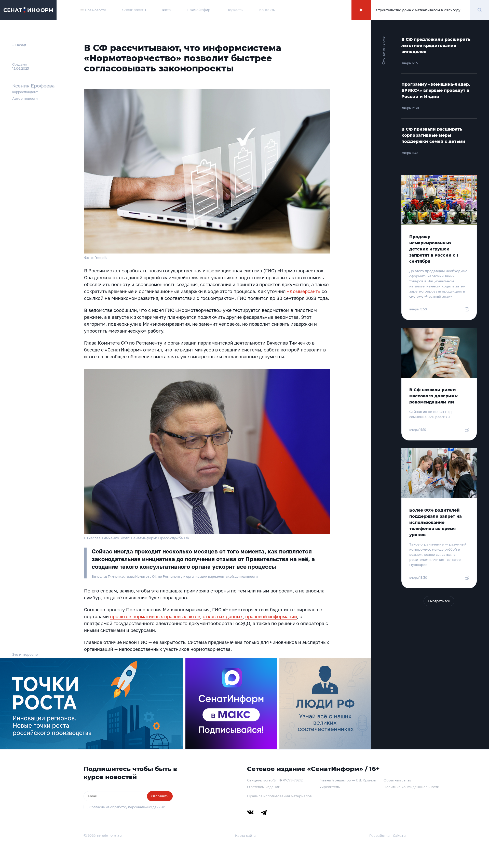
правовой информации (271, 616)
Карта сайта (245, 835)
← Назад (19, 45)
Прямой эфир (198, 10)
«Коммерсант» (303, 291)
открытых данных (223, 616)
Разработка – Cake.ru (387, 835)
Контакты (267, 10)
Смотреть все (439, 601)
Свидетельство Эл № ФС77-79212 (275, 780)
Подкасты (234, 10)
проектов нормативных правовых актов (155, 616)
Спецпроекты (134, 10)
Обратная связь (397, 780)
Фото (166, 10)
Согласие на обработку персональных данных (127, 807)
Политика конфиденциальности (411, 787)
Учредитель (329, 787)
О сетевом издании (263, 787)
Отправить (159, 796)
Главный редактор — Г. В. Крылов (347, 780)
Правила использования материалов (279, 796)
